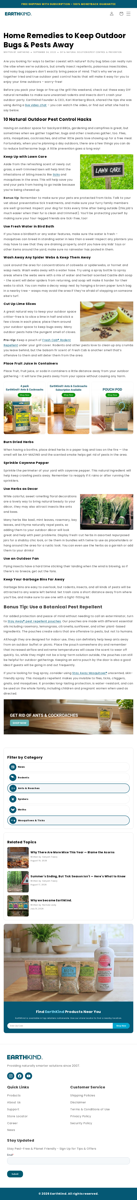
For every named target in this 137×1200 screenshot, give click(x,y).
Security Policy (81, 1123)
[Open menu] (128, 13)
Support (13, 1109)
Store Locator (17, 1116)
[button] (121, 14)
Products (14, 1095)
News (11, 1130)
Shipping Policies (82, 1095)
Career (12, 1123)
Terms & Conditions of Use (90, 1109)
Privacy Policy (80, 1116)
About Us (14, 1102)
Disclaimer (78, 1102)
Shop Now (121, 1026)
